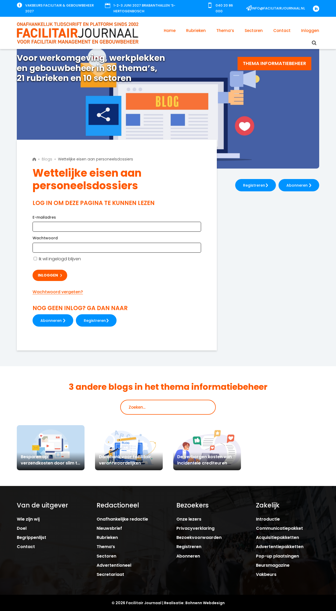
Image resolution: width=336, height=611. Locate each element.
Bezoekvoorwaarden (199, 537)
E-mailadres (44, 217)
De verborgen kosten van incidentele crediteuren (204, 460)
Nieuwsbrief (109, 528)
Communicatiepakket (279, 528)
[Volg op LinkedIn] (316, 9)
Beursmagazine (273, 565)
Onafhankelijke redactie (122, 519)
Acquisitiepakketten (277, 537)
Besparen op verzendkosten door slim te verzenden (50, 463)
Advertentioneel (114, 565)
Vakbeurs (266, 574)
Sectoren (254, 30)
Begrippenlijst (31, 537)
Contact (282, 30)
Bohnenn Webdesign (205, 602)
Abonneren (51, 320)
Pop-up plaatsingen (277, 556)
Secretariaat (110, 574)
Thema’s (225, 30)
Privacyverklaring (195, 528)
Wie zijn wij (28, 519)
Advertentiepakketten (279, 547)
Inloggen (310, 30)
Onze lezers (188, 519)
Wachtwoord (45, 238)
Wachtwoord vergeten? (58, 292)
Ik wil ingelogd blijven (59, 259)
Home (170, 30)
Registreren (95, 320)
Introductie (268, 519)
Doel (22, 528)
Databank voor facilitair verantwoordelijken (125, 460)
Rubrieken (196, 30)
